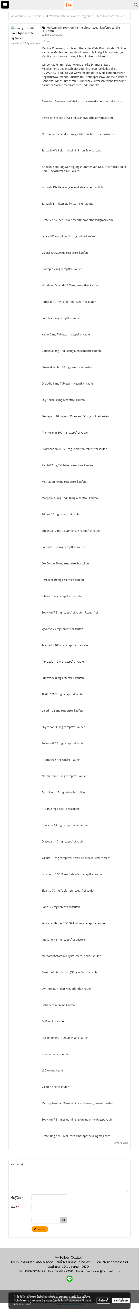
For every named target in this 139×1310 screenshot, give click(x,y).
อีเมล (15, 1207)
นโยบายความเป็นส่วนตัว (80, 1300)
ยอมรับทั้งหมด (121, 1300)
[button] (134, 5)
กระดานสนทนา (20, 16)
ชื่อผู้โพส (17, 1198)
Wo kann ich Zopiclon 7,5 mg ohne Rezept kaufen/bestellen (86, 16)
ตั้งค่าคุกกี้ (103, 1300)
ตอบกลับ (41, 1229)
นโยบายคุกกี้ (25, 1304)
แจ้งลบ (46, 41)
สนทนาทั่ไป (39, 16)
